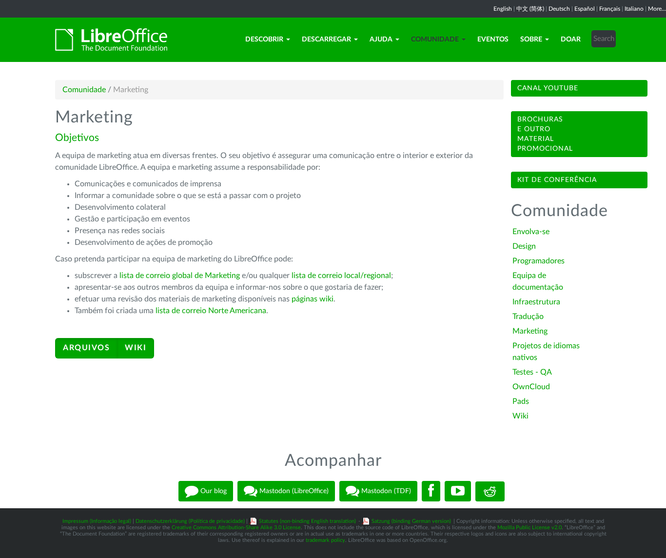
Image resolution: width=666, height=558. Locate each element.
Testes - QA (532, 372)
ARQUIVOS (86, 348)
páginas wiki (312, 299)
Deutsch (559, 9)
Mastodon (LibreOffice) (293, 491)
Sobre (531, 39)
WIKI (135, 348)
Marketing (530, 331)
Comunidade (435, 39)
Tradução (528, 316)
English (502, 9)
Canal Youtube (547, 88)
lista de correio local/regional (341, 275)
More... (657, 9)
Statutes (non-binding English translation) (307, 521)
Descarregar (326, 39)
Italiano (634, 9)
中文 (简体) (530, 9)
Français (609, 9)
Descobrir (264, 39)
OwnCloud (531, 387)
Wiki (520, 416)
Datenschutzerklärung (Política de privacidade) (190, 521)
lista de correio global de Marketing (179, 275)
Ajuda (381, 39)
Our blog (212, 491)
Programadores (538, 261)
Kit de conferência (557, 180)
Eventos (493, 39)
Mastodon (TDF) (385, 491)
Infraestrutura (536, 302)
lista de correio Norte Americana (211, 311)
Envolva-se (530, 232)
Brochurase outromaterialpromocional (545, 134)
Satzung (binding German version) (411, 521)
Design (524, 246)
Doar (571, 39)
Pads (520, 401)
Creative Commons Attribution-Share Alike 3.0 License (236, 527)
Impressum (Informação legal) (96, 521)
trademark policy (325, 540)
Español (584, 9)
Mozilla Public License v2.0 (529, 527)
